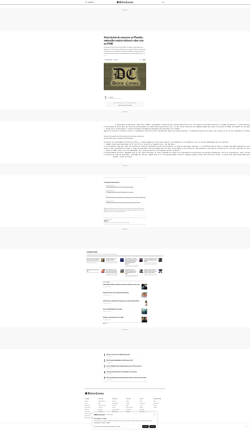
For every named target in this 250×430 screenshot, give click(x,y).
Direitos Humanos (102, 405)
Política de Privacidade (90, 417)
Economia (100, 407)
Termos (108, 422)
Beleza (141, 407)
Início (155, 401)
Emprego (100, 409)
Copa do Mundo (115, 409)
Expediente (87, 405)
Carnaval (128, 403)
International (156, 403)
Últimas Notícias (101, 401)
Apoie (163, 2)
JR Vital (105, 208)
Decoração (142, 411)
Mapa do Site (87, 411)
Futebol (113, 407)
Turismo (141, 405)
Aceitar (153, 426)
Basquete (114, 405)
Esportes (114, 401)
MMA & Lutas (115, 411)
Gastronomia (142, 403)
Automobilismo (115, 403)
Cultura (127, 401)
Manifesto (87, 409)
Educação (100, 411)
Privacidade (97, 422)
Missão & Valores (88, 413)
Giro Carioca (128, 409)
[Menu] (86, 2)
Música (127, 405)
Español (155, 405)
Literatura (128, 411)
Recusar (145, 426)
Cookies (103, 422)
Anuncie (86, 401)
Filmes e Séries (129, 407)
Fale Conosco (88, 407)
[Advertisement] (125, 20)
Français (155, 407)
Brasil (99, 403)
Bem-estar (142, 409)
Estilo (141, 401)
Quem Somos (87, 415)
